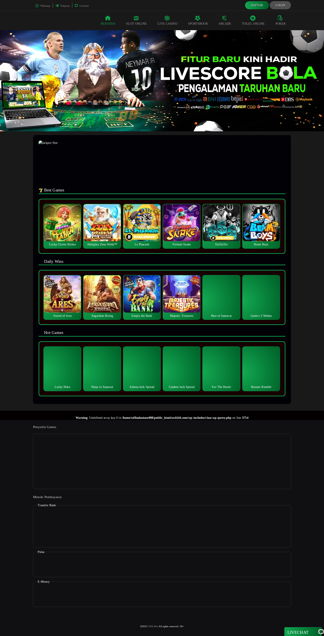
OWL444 (153, 626)
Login (280, 5)
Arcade (225, 23)
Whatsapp (45, 5)
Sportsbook (198, 23)
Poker (281, 23)
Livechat (84, 5)
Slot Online (136, 23)
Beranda (108, 23)
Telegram (65, 5)
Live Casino (167, 23)
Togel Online (253, 23)
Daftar (257, 5)
